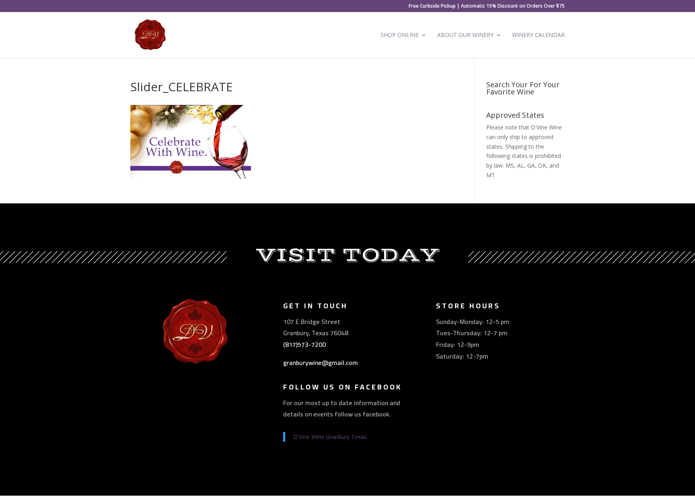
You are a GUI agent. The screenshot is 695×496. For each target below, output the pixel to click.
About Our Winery (465, 35)
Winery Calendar (538, 35)
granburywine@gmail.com (320, 363)
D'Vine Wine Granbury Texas (330, 437)
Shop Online (399, 35)
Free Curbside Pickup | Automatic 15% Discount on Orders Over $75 (487, 6)
